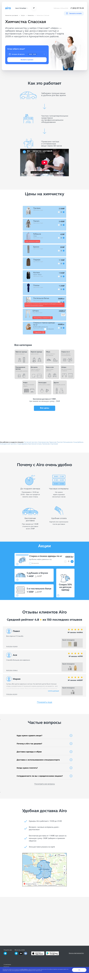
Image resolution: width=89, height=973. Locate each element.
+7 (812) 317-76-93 (77, 8)
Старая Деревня (22, 444)
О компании (7, 964)
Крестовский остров (34, 444)
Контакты (6, 966)
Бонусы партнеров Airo (76, 953)
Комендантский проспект (8, 444)
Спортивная (54, 444)
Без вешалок (50, 329)
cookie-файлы (24, 969)
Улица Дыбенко (78, 442)
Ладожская (52, 442)
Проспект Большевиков (64, 442)
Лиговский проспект (30, 442)
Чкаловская (45, 444)
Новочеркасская (43, 442)
